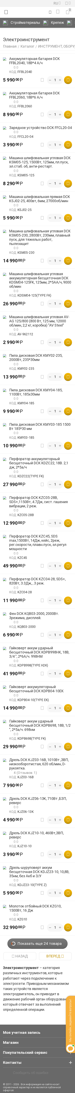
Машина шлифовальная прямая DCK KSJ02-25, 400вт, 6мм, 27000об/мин (39, 199)
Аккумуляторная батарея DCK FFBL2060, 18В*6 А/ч (34, 95)
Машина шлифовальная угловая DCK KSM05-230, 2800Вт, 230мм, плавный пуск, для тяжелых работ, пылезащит (40, 237)
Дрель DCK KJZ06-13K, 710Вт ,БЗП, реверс (38, 800)
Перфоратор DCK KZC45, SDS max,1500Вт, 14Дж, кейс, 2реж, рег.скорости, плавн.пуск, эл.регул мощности (37, 542)
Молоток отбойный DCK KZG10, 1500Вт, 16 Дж (35, 908)
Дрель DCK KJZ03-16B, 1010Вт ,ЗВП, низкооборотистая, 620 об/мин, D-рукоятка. (39, 764)
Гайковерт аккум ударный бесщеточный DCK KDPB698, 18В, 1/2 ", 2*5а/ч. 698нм (40, 725)
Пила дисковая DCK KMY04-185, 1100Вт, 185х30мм (35, 392)
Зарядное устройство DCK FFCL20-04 (40, 128)
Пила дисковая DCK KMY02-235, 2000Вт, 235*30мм (35, 357)
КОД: (13, 72)
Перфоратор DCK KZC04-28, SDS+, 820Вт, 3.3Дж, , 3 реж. (37, 581)
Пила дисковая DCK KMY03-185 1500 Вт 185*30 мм (40, 426)
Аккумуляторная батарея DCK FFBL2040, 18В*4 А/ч (34, 61)
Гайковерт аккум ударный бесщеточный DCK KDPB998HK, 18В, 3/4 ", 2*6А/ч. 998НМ (39, 652)
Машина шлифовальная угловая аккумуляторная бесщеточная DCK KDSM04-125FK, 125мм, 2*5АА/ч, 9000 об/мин (40, 280)
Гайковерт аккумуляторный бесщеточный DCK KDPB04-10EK (36, 689)
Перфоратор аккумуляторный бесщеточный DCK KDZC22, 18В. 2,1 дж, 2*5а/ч (38, 463)
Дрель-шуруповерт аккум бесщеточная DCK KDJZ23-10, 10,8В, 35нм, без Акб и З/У (39, 871)
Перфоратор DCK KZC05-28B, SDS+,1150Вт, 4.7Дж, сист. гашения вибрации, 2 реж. (38, 502)
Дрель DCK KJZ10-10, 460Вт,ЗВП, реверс (36, 835)
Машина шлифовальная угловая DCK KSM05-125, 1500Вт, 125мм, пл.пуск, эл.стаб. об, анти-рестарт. (40, 162)
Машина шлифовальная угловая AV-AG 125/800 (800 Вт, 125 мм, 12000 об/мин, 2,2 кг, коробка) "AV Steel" (39, 321)
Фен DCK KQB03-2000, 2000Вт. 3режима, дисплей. (34, 615)
